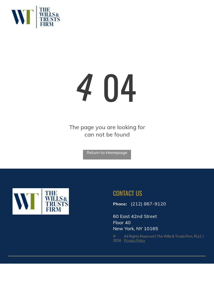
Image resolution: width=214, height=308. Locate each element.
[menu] (202, 17)
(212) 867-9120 (148, 204)
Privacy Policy (134, 240)
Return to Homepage (107, 152)
